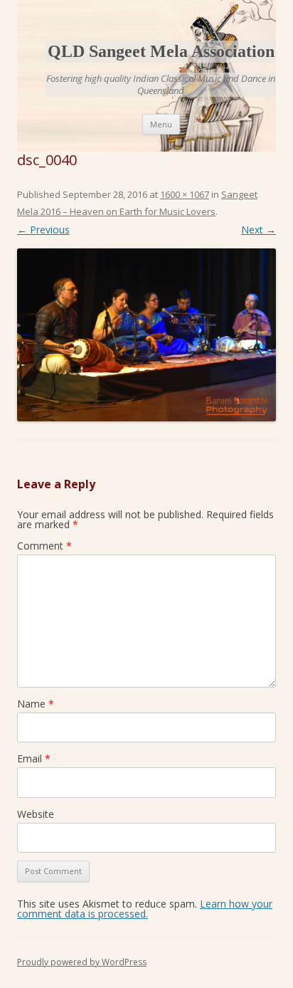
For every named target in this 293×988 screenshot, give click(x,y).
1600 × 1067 (184, 194)
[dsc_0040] (146, 334)
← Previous (43, 229)
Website (35, 814)
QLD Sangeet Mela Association (161, 51)
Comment (44, 545)
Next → (258, 229)
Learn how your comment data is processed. (144, 908)
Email (33, 758)
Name (35, 703)
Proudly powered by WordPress (81, 962)
